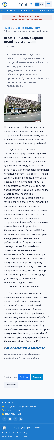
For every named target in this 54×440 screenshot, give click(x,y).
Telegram (37, 377)
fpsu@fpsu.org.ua (13, 414)
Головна (8, 27)
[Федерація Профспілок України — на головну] (4, 4)
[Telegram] (15, 419)
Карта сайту (22, 432)
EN (41, 4)
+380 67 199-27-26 (12, 410)
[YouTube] (10, 419)
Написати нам (8, 432)
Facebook (24, 377)
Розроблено (14, 436)
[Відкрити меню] (48, 4)
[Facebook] (4, 419)
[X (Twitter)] (21, 419)
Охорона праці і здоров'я (27, 27)
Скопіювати (11, 384)
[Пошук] (31, 4)
